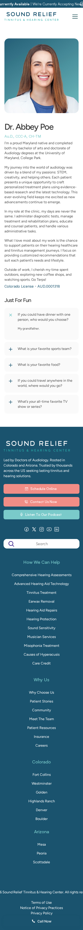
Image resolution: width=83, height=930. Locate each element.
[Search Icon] (41, 543)
